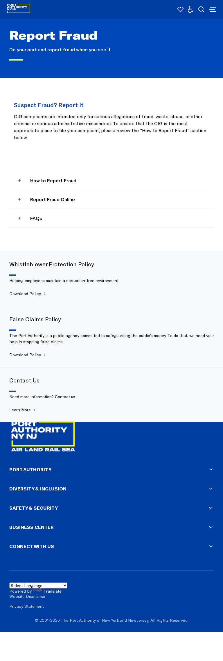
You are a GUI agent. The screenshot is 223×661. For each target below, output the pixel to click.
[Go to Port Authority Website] (111, 437)
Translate (53, 591)
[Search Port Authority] (201, 9)
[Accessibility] (191, 9)
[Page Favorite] (180, 9)
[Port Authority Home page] (212, 9)
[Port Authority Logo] (18, 9)
